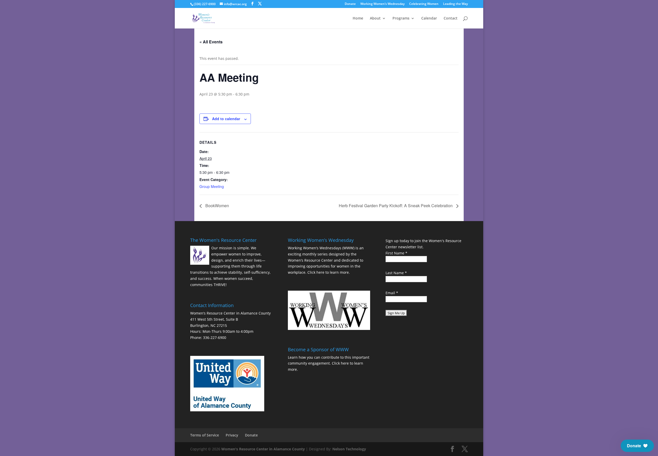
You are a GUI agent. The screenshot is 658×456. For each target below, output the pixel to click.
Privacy (232, 435)
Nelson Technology (349, 448)
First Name (396, 253)
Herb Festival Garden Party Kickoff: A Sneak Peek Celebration (396, 205)
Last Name (396, 272)
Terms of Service (204, 435)
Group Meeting (211, 186)
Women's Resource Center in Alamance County (263, 448)
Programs (400, 18)
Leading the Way (455, 4)
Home (358, 18)
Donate (350, 4)
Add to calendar (226, 118)
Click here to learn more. (328, 272)
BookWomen (216, 205)
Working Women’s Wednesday (382, 4)
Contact (451, 18)
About (375, 18)
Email (392, 292)
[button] (637, 446)
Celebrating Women (423, 4)
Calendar (429, 18)
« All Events (211, 42)
